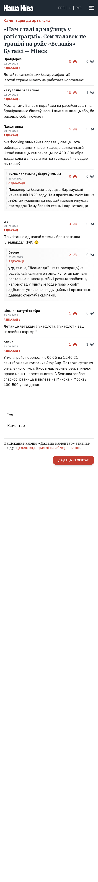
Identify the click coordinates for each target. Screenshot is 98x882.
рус (79, 8)
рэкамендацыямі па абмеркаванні (49, 447)
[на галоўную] (18, 8)
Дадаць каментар (73, 460)
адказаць (12, 68)
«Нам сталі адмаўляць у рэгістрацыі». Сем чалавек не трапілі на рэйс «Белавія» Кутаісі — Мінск (45, 40)
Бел (61, 8)
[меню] (91, 8)
